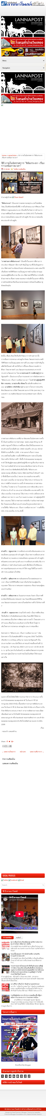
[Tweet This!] (9, 741)
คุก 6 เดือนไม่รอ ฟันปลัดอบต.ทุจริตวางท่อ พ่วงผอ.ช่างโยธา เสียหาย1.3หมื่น (26, 943)
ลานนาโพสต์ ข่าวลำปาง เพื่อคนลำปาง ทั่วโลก (25, 1109)
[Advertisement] (23, 130)
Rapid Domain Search (34, 1114)
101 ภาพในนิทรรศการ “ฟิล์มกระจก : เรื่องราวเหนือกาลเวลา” (22, 164)
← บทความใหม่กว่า (9, 752)
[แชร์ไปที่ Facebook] (10, 746)
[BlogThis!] (6, 746)
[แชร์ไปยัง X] (8, 746)
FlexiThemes (16, 1112)
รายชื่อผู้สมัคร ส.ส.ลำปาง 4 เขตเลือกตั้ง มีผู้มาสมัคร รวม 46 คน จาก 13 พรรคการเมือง (26, 996)
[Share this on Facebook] (7, 741)
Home (4, 155)
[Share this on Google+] (12, 741)
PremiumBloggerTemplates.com (15, 1114)
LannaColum (12, 155)
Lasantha (37, 1112)
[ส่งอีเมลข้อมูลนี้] (3, 746)
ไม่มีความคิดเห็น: (20, 169)
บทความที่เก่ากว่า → (37, 752)
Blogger (28, 1065)
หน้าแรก (23, 752)
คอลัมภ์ (18, 937)
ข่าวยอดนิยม (7, 937)
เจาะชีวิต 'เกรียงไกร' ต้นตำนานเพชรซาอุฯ (25, 984)
